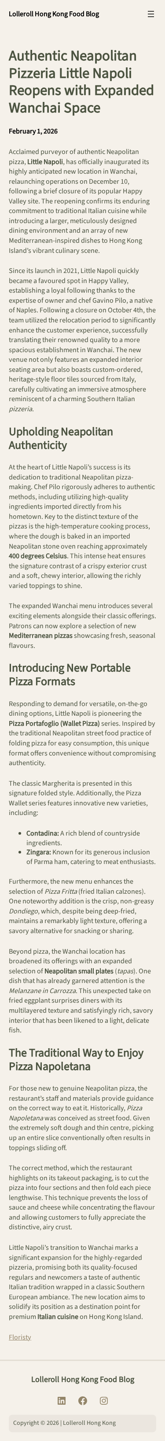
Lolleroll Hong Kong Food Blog (54, 14)
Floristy (20, 1337)
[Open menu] (151, 14)
